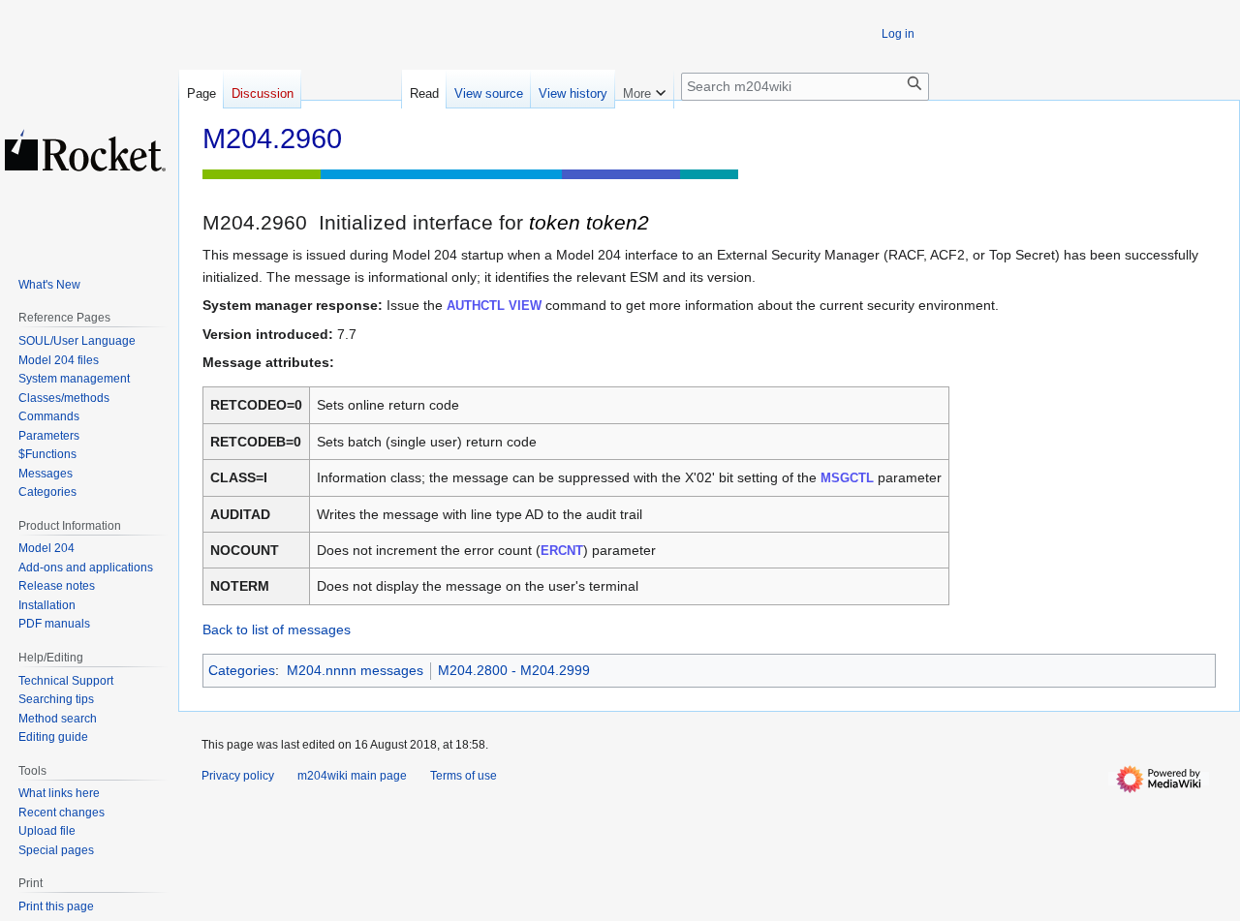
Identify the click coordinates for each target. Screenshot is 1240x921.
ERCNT (562, 550)
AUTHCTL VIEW (494, 305)
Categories (241, 670)
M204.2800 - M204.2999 (514, 670)
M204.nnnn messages (355, 670)
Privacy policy (238, 776)
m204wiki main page (352, 776)
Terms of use (463, 776)
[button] (644, 89)
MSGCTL (847, 478)
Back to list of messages (276, 629)
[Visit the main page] (85, 150)
